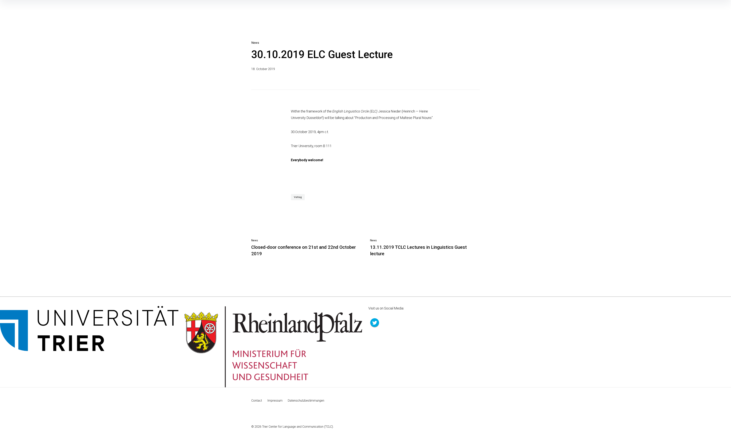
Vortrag (298, 197)
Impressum (275, 400)
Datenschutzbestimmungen (306, 400)
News (255, 43)
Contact (256, 400)
